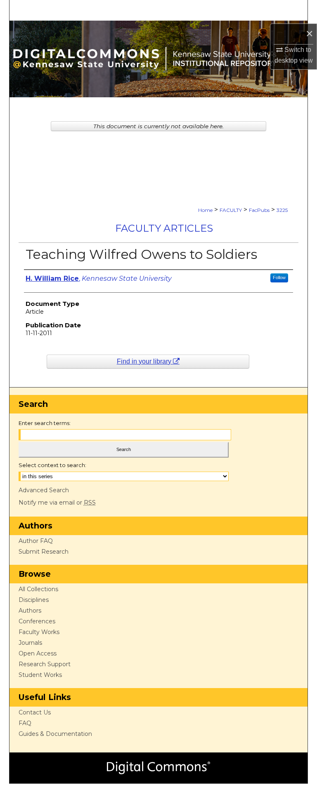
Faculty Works (39, 632)
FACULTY (231, 210)
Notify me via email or (57, 502)
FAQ (25, 723)
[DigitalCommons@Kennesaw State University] (158, 59)
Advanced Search (44, 490)
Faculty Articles (164, 228)
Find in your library (145, 361)
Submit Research (44, 551)
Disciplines (34, 600)
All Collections (38, 589)
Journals (30, 642)
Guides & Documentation (55, 734)
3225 (282, 210)
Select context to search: (52, 465)
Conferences (37, 621)
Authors (30, 610)
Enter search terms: (45, 423)
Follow (279, 277)
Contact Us (35, 712)
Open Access (38, 653)
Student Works (40, 675)
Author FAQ (36, 541)
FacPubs (259, 210)
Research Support (45, 664)
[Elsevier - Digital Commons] (158, 768)
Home (205, 210)
